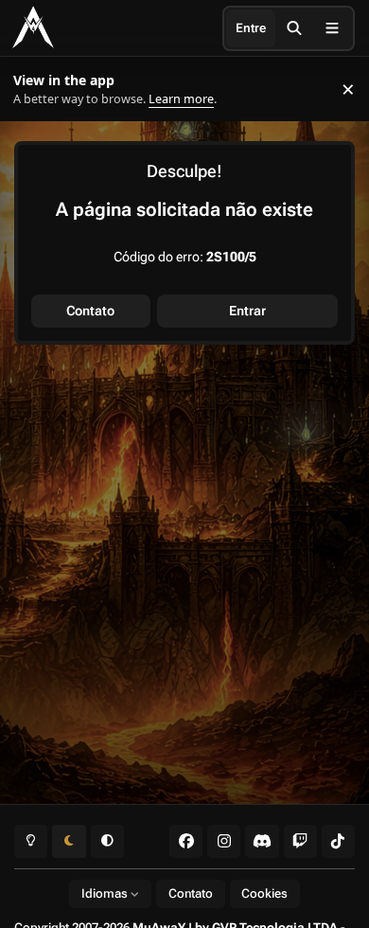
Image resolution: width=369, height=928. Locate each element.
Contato (90, 310)
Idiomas (106, 893)
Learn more (36, 89)
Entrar (247, 310)
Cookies (264, 893)
